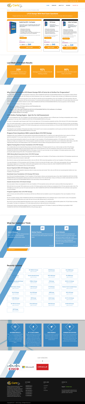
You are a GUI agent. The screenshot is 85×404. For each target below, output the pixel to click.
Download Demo (23, 37)
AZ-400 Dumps (28, 393)
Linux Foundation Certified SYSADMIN (27, 10)
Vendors (54, 5)
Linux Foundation (15, 10)
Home (47, 5)
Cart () (76, 5)
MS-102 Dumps (29, 390)
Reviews (68, 5)
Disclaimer (46, 390)
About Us (61, 5)
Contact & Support (64, 1)
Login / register (73, 1)
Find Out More (11, 249)
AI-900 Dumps (28, 388)
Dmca (45, 388)
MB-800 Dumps (29, 386)
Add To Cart (29, 47)
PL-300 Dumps (28, 395)
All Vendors (46, 385)
